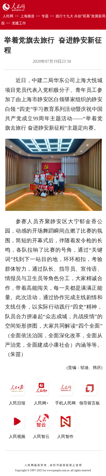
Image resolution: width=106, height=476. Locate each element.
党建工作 (19, 23)
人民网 (8, 16)
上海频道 (27, 16)
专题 (45, 16)
